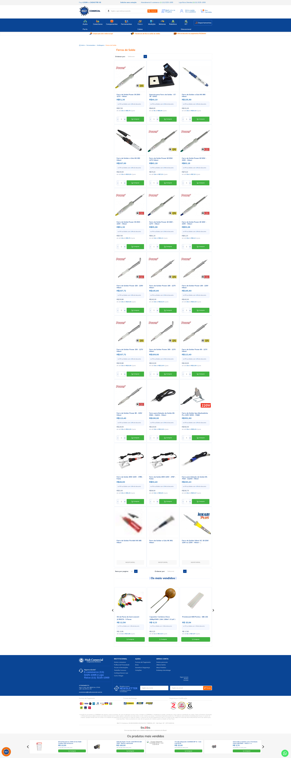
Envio (137, 665)
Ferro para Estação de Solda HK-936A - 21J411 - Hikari (162, 414)
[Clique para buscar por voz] (108, 11)
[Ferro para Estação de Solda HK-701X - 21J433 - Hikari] (196, 459)
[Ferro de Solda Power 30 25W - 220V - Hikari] (130, 204)
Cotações (138, 670)
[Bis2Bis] (173, 709)
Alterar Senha (161, 665)
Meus (190, 12)
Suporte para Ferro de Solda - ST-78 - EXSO (162, 95)
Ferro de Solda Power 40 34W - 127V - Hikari (161, 223)
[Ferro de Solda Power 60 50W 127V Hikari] (163, 141)
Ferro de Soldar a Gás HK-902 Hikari (128, 159)
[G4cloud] (182, 709)
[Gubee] (190, 709)
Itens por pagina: (122, 571)
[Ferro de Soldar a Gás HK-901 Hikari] (163, 523)
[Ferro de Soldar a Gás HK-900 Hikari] (196, 77)
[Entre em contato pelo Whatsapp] (284, 754)
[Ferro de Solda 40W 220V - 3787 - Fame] (163, 459)
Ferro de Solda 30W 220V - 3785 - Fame (130, 478)
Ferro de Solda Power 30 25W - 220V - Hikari (129, 223)
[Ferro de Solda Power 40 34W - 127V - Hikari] (163, 204)
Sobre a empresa (120, 662)
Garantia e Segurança (142, 667)
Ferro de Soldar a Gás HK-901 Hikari (161, 542)
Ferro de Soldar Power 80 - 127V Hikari (194, 350)
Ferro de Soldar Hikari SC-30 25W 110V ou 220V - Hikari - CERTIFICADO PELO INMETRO (195, 542)
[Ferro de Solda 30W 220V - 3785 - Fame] (130, 459)
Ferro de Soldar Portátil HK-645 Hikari (129, 542)
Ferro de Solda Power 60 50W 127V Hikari (161, 159)
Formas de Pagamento (143, 662)
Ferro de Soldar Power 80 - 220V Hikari (129, 414)
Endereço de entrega (163, 670)
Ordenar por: (120, 56)
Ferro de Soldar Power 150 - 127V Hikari (130, 350)
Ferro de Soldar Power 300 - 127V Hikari (162, 350)
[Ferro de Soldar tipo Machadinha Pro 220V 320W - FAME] (196, 395)
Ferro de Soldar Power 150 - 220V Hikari (130, 287)
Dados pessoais (162, 662)
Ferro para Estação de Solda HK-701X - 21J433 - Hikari (195, 478)
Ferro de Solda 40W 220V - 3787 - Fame (162, 478)
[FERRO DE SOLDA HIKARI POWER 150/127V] (130, 332)
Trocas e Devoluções (121, 667)
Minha (189, 10)
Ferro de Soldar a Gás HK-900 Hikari (193, 95)
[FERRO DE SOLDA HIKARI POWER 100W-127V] (163, 268)
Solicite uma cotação (128, 2)
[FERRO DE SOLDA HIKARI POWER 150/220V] (130, 268)
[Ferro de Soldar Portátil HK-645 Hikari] (130, 523)
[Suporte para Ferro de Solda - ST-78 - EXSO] (163, 77)
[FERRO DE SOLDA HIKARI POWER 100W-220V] (196, 268)
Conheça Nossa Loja (121, 673)
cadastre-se (95, 2)
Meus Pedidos (161, 667)
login (85, 2)
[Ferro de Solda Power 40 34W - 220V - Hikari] (196, 204)
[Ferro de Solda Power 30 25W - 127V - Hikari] (130, 77)
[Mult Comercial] (90, 11)
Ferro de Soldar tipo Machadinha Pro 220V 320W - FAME (195, 414)
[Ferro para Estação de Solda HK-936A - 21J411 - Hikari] (163, 395)
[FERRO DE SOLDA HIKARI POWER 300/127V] (163, 332)
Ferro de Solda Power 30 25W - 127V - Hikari (129, 95)
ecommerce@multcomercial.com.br (90, 692)
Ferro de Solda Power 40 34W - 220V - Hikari (194, 223)
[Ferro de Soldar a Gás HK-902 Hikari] (130, 141)
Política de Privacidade (121, 665)
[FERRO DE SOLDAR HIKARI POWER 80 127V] (196, 332)
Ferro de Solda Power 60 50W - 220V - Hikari (194, 159)
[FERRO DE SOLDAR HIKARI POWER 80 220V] (130, 395)
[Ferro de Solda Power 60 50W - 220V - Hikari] (196, 141)
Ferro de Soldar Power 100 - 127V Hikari (162, 287)
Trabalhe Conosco (120, 670)
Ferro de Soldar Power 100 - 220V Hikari (195, 287)
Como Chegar (118, 676)
